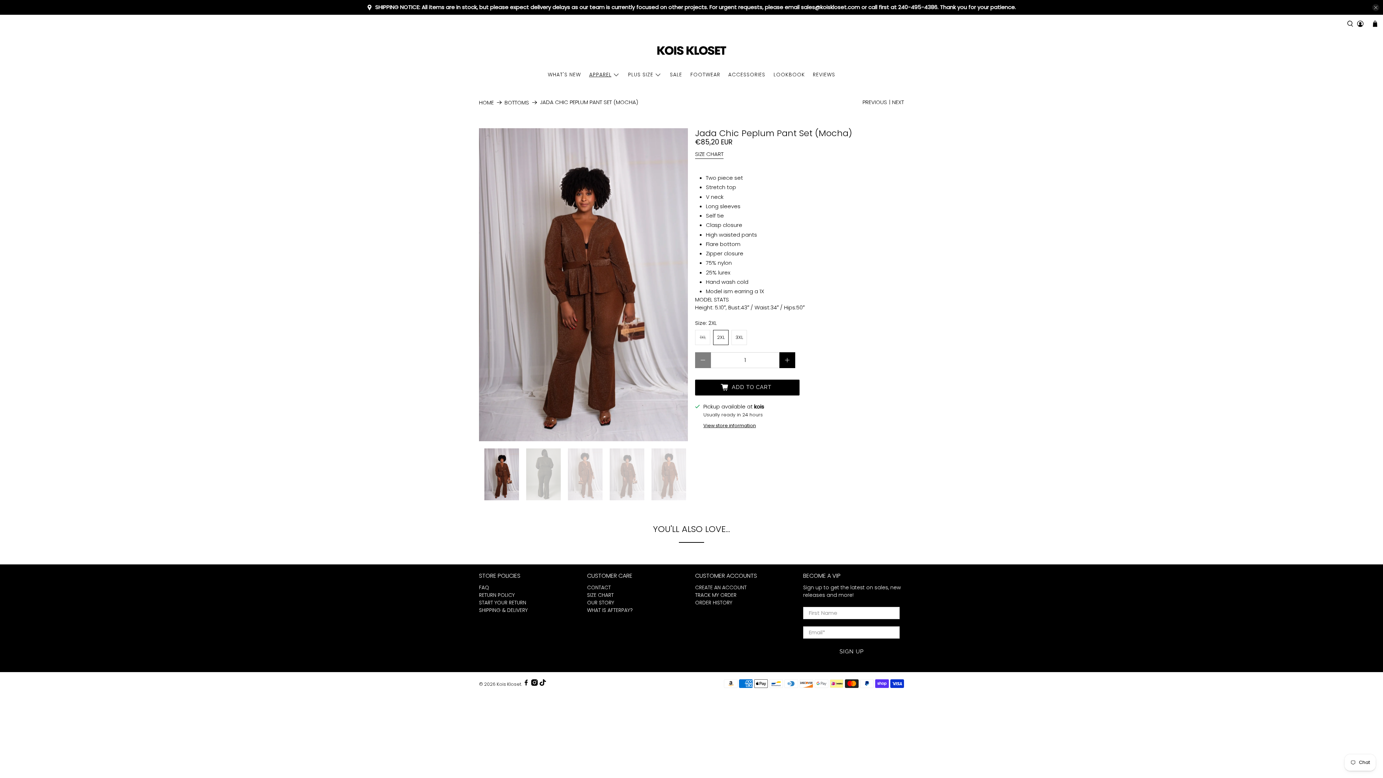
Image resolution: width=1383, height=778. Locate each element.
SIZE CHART (709, 154)
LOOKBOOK (789, 74)
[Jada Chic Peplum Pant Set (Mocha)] (583, 284)
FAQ (484, 587)
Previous (875, 102)
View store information (729, 425)
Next (898, 102)
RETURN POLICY (497, 595)
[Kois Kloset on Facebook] (526, 684)
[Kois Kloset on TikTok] (543, 684)
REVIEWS (824, 74)
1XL (703, 337)
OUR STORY (600, 602)
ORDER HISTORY (713, 602)
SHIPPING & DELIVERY (503, 610)
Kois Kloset (509, 684)
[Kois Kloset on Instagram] (534, 684)
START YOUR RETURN (502, 602)
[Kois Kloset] (691, 51)
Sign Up (852, 651)
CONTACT (599, 587)
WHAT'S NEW (564, 74)
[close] (1375, 7)
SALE (676, 74)
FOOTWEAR (705, 74)
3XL (739, 337)
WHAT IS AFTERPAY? (610, 610)
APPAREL (600, 74)
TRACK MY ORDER (716, 595)
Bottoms (517, 102)
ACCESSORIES (746, 74)
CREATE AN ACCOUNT (721, 587)
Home (486, 102)
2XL (721, 337)
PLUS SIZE (640, 74)
